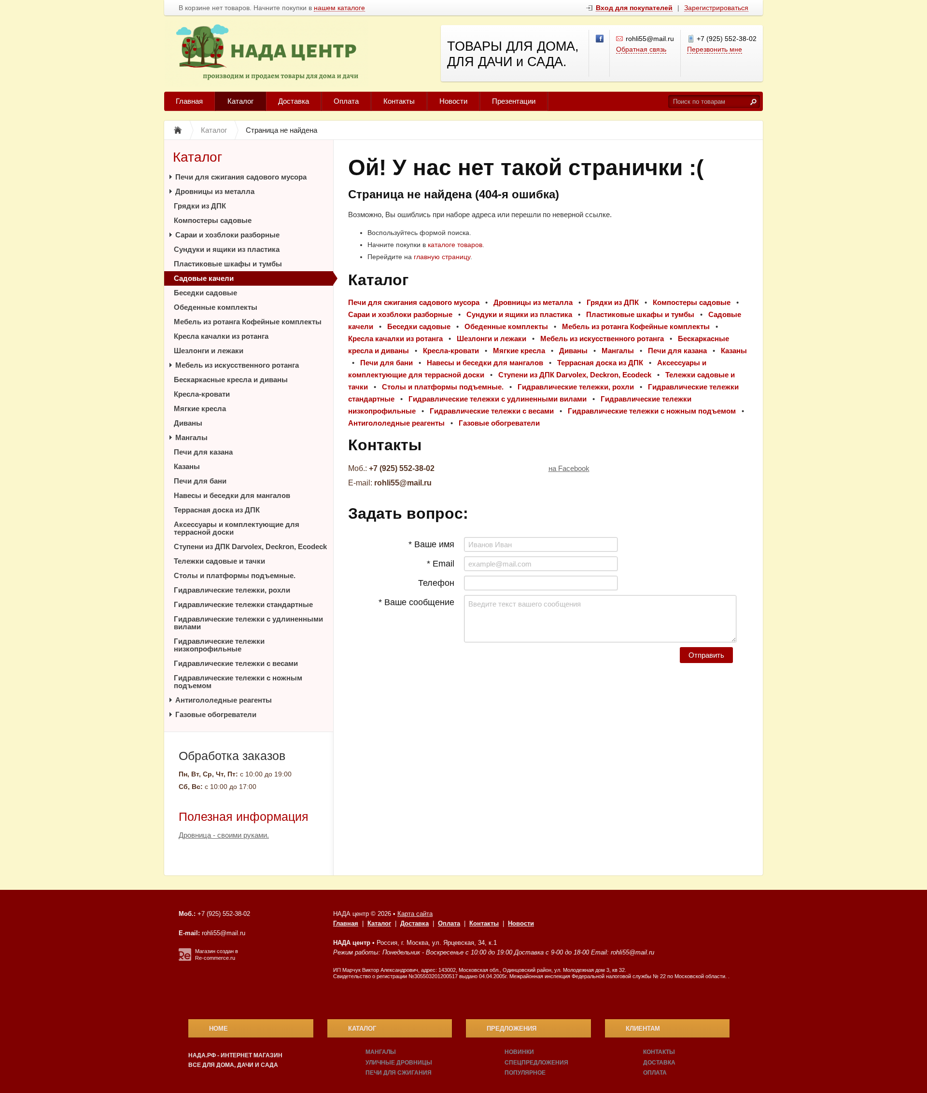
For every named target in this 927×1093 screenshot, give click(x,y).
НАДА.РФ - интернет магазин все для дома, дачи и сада (235, 1060)
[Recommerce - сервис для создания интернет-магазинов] (185, 959)
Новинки (519, 1052)
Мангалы (191, 437)
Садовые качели (204, 278)
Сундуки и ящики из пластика (227, 249)
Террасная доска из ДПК (217, 510)
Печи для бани (200, 481)
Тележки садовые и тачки (219, 561)
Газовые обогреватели (215, 714)
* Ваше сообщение (416, 602)
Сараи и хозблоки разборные (227, 235)
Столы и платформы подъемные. (234, 575)
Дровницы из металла (214, 191)
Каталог (240, 101)
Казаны (187, 466)
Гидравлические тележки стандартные (243, 604)
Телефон (436, 583)
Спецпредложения (536, 1062)
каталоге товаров (455, 245)
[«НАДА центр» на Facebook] (600, 39)
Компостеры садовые (213, 220)
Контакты (399, 101)
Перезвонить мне (714, 49)
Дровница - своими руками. (224, 835)
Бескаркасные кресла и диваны (231, 379)
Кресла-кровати (202, 394)
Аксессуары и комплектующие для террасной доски (236, 528)
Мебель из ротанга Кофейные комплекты (248, 322)
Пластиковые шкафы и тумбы (228, 264)
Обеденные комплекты (215, 307)
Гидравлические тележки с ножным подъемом (238, 682)
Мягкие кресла (200, 408)
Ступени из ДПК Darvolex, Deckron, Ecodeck (250, 546)
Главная (189, 101)
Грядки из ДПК (200, 206)
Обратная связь (641, 49)
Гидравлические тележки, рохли (232, 590)
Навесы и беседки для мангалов (232, 495)
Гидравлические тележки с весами (236, 663)
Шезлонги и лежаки (208, 350)
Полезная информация (244, 816)
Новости (453, 101)
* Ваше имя (431, 544)
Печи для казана (203, 452)
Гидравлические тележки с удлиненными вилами (248, 623)
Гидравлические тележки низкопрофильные (219, 645)
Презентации (513, 101)
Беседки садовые (205, 293)
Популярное (525, 1072)
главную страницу (442, 257)
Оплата (346, 101)
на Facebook (569, 468)
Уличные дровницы (398, 1062)
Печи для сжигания (398, 1072)
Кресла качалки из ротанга (221, 336)
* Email (440, 563)
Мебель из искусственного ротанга (237, 365)
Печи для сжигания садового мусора (241, 177)
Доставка (293, 101)
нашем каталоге (339, 8)
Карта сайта (415, 913)
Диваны (188, 423)
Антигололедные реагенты (223, 700)
